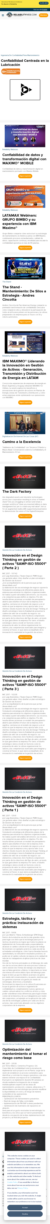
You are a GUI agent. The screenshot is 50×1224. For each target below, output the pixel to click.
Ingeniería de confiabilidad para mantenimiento (20, 55)
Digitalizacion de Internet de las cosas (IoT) (20, 436)
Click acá (44, 3)
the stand (6, 282)
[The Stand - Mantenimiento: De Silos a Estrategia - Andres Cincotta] (25, 268)
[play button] (25, 89)
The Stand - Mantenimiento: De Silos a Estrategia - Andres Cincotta (24, 293)
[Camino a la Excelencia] (25, 422)
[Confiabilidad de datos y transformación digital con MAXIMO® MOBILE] (25, 136)
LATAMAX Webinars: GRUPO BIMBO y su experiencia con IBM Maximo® (19, 221)
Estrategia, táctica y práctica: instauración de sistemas (23, 922)
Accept (25, 1207)
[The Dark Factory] (25, 477)
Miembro (43, 15)
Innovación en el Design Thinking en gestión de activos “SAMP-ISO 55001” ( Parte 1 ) (24, 803)
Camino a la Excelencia (21, 442)
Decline (25, 1214)
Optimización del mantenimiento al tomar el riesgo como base (24, 1053)
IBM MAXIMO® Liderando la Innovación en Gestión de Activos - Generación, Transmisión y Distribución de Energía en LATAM (24, 369)
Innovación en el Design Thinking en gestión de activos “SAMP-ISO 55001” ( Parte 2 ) (24, 561)
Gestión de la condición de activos (17, 550)
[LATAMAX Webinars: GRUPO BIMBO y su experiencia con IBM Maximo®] (25, 196)
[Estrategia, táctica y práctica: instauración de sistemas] (25, 899)
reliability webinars (10, 149)
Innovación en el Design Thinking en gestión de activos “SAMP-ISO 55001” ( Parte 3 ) (24, 682)
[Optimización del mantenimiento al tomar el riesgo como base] (25, 1030)
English (44, 9)
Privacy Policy (22, 1188)
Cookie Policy (12, 1182)
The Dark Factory (16, 491)
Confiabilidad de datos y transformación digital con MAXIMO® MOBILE (24, 159)
